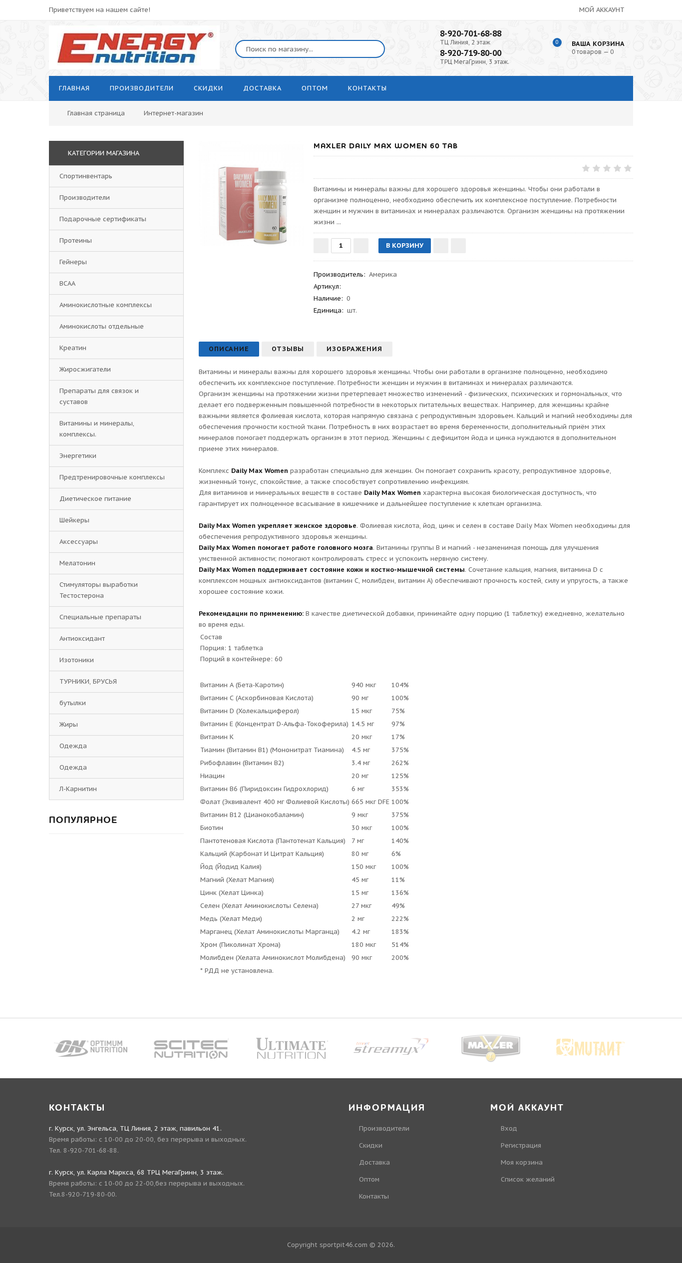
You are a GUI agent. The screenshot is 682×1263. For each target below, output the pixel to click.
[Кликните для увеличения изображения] (251, 193)
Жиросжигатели (85, 369)
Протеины (75, 240)
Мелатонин (77, 563)
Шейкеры (74, 520)
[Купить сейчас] (458, 245)
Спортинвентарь (85, 176)
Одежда (73, 746)
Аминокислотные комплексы (105, 305)
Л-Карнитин (78, 789)
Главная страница (96, 113)
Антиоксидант (82, 638)
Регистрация (521, 1145)
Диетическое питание (95, 498)
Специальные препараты (100, 617)
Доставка (374, 1162)
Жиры (68, 724)
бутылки (72, 703)
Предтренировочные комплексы (112, 477)
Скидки (370, 1145)
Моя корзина (522, 1162)
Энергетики (77, 455)
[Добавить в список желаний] (440, 245)
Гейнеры (73, 262)
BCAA (67, 283)
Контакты (374, 1196)
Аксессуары (78, 541)
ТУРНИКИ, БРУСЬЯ (88, 681)
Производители (84, 197)
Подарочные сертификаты (102, 219)
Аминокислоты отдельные (101, 326)
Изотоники (76, 660)
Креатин (72, 348)
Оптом (369, 1179)
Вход (509, 1128)
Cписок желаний (528, 1179)
